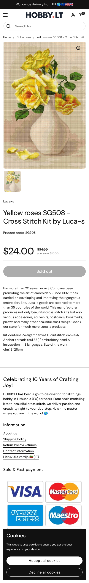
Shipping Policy (14, 439)
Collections (24, 37)
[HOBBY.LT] (44, 15)
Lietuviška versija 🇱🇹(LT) (21, 457)
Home (7, 37)
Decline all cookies (44, 572)
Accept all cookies (44, 560)
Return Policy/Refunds (20, 445)
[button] (81, 15)
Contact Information (18, 451)
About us (10, 433)
